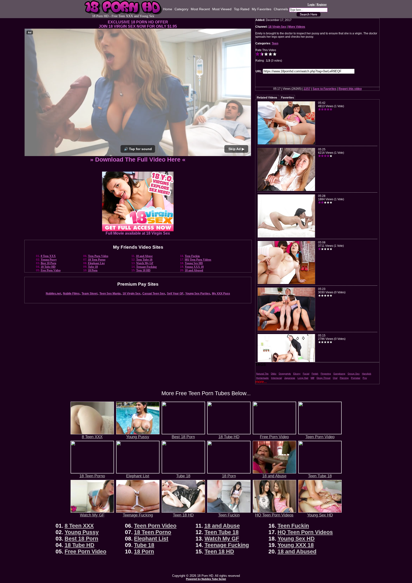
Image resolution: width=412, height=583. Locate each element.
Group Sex (354, 373)
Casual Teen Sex (153, 293)
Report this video (350, 88)
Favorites (287, 97)
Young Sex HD (194, 263)
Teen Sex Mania (110, 293)
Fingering (326, 373)
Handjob (366, 373)
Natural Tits (262, 373)
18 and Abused (194, 270)
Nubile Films (71, 293)
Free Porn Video (51, 270)
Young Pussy (49, 259)
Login (311, 4)
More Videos (296, 26)
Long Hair (303, 378)
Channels (281, 9)
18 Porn (93, 270)
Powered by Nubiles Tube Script (206, 579)
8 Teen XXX (48, 256)
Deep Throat (323, 378)
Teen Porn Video (98, 256)
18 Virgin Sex (131, 293)
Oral (335, 378)
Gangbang (339, 373)
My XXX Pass (221, 293)
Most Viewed (222, 9)
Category (181, 9)
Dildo (273, 373)
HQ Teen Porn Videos (198, 259)
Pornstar (355, 378)
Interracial (276, 378)
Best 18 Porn (48, 263)
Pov (365, 378)
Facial (306, 373)
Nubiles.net (53, 293)
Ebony (296, 373)
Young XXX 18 (194, 266)
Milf (312, 378)
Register (322, 4)
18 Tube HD (48, 266)
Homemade (262, 378)
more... (261, 382)
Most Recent (200, 9)
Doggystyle (285, 373)
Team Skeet (90, 293)
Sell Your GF (175, 293)
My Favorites (261, 9)
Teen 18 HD (143, 270)
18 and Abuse (144, 256)
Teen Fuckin (192, 256)
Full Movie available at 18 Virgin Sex (138, 233)
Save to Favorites (324, 88)
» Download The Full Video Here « (137, 159)
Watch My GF (144, 263)
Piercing (344, 378)
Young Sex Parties (197, 293)
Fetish (315, 373)
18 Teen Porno (96, 259)
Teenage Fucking (146, 266)
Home (167, 9)
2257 (307, 88)
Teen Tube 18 (144, 259)
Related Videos (267, 97)
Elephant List (96, 263)
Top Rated (241, 9)
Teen (275, 43)
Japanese (289, 378)
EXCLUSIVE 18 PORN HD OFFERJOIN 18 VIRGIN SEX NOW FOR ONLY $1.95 (138, 24)
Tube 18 (93, 266)
